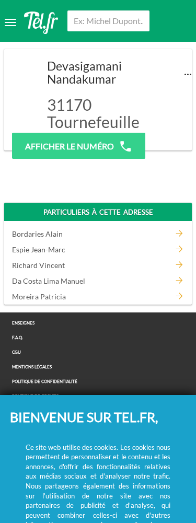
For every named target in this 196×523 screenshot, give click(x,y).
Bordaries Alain (37, 233)
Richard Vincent (38, 265)
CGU (16, 352)
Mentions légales (32, 367)
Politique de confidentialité (44, 381)
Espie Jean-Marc (38, 249)
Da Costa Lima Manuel (48, 280)
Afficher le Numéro (69, 146)
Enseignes (23, 323)
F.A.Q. (17, 337)
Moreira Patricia (39, 296)
